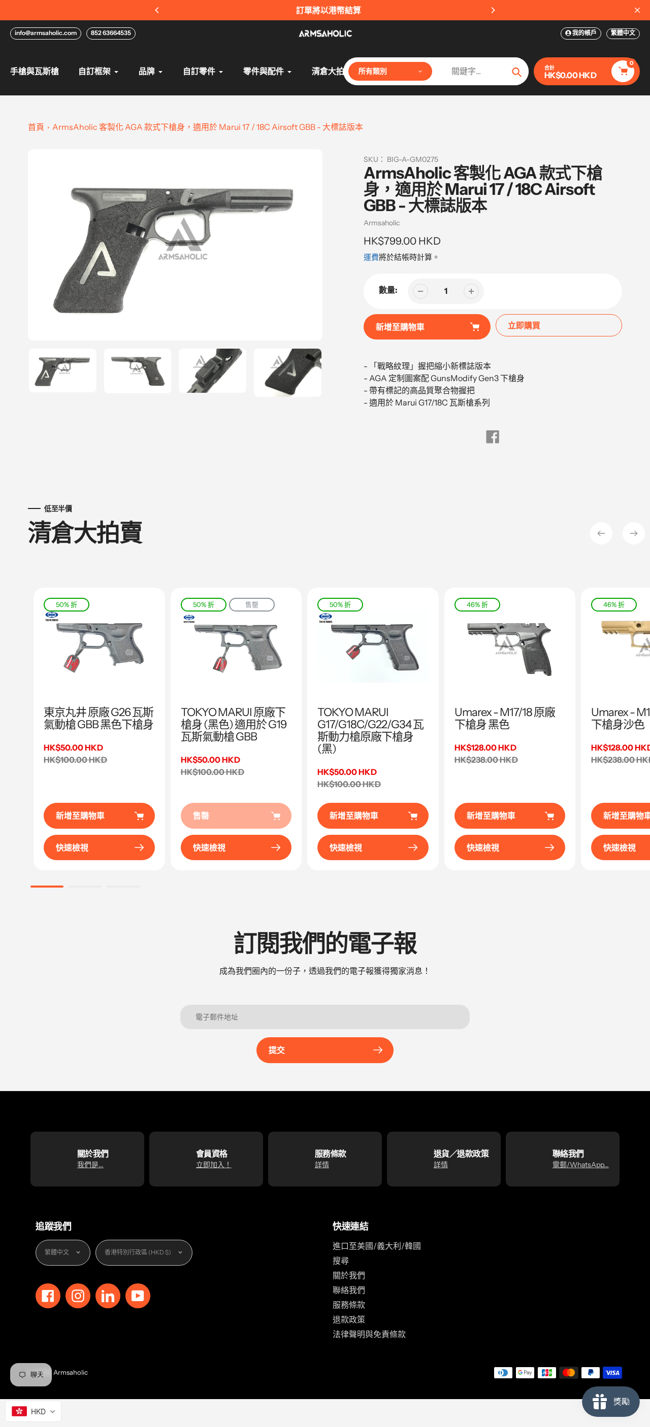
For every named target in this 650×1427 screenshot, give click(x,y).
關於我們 (349, 1275)
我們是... (90, 1164)
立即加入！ (214, 1164)
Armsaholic (382, 222)
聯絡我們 (349, 1290)
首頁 (36, 127)
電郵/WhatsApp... (580, 1164)
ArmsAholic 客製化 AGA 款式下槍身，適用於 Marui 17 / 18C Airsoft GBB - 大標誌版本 (207, 127)
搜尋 (341, 1260)
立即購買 (524, 325)
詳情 (322, 1164)
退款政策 (349, 1319)
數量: (388, 290)
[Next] (493, 10)
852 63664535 (111, 33)
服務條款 (349, 1305)
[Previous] (157, 10)
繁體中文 (623, 33)
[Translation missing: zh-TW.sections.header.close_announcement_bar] (637, 10)
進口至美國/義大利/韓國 (377, 1246)
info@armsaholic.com (46, 33)
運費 (371, 257)
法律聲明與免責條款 (369, 1334)
